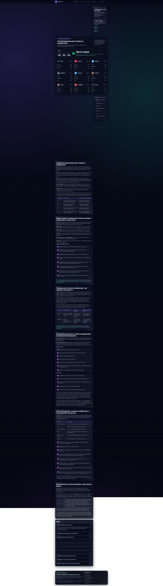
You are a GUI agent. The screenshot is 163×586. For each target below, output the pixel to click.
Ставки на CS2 (86, 579)
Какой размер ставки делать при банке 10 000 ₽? (66, 559)
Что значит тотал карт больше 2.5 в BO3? (64, 548)
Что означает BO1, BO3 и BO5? (62, 540)
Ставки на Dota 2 (87, 573)
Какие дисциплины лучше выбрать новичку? (65, 537)
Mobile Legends (102, 1)
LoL (106, 1)
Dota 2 (79, 1)
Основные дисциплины (99, 103)
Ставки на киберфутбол (88, 576)
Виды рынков (98, 105)
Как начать (59, 27)
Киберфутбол (88, 1)
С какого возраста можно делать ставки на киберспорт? (67, 533)
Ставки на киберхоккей (88, 578)
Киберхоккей (94, 1)
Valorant (83, 1)
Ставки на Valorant (87, 575)
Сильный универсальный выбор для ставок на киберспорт (86, 54)
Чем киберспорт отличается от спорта (100, 100)
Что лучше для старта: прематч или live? (64, 552)
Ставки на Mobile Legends (88, 581)
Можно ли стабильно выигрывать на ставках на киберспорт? (68, 563)
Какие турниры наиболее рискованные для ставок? (66, 555)
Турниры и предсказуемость (100, 108)
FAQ (63, 27)
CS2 (97, 1)
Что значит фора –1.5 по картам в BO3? (64, 544)
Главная (76, 1)
